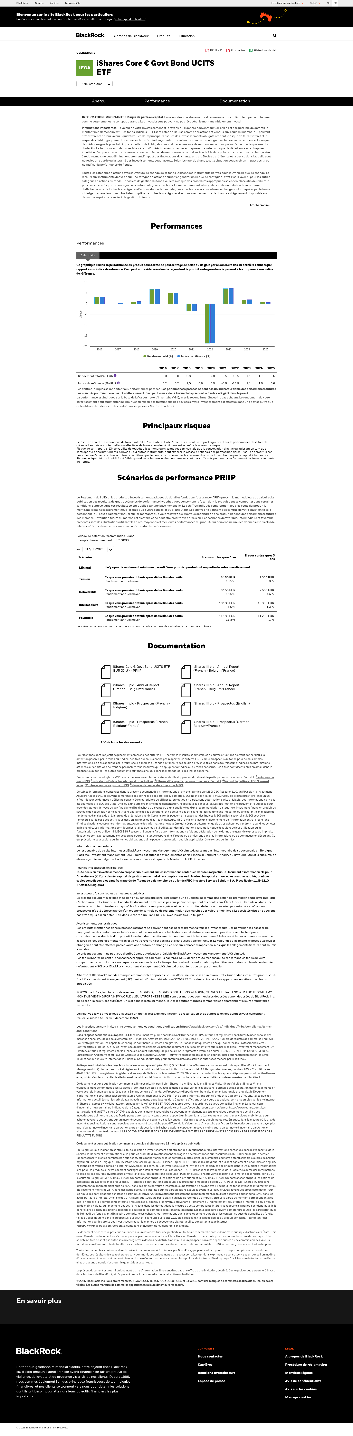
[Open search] (275, 35)
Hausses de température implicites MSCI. (156, 785)
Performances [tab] (90, 243)
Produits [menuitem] (163, 36)
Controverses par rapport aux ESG (107, 785)
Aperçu (99, 101)
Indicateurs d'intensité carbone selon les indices (122, 781)
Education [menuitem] (187, 36)
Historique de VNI (265, 50)
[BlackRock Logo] (39, 1353)
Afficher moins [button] (259, 205)
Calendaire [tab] (87, 255)
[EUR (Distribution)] (94, 84)
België (314, 3)
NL (328, 3)
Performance (157, 101)
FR (335, 3)
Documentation (235, 101)
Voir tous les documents (122, 742)
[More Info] (115, 375)
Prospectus (238, 50)
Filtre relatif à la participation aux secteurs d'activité (187, 781)
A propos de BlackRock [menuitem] (131, 36)
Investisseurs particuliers (286, 3)
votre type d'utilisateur (130, 19)
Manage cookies (298, 1397)
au (78, 549)
